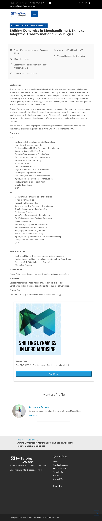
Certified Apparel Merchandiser (28, 25)
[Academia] (18, 15)
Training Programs (60, 465)
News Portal (58, 472)
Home (20, 440)
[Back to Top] (96, 513)
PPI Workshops (59, 468)
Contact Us (58, 479)
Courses (31, 440)
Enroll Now (53, 374)
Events (56, 475)
